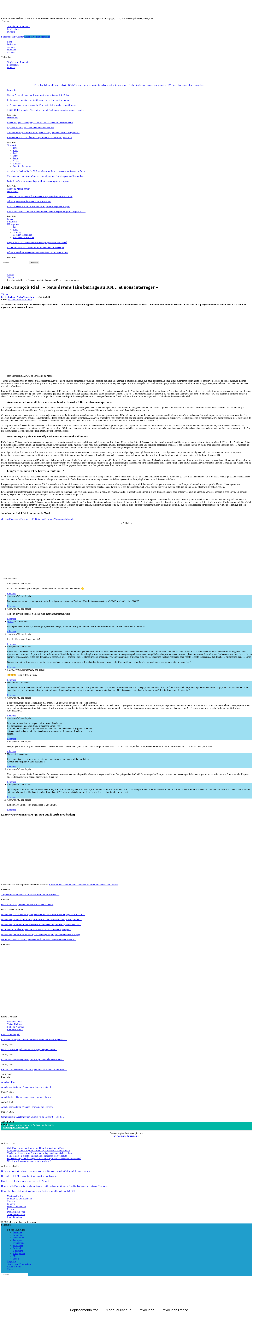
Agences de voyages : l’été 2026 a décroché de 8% (30, 127)
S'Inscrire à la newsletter (12, 36)
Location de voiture (22, 166)
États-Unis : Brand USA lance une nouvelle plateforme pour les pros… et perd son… (46, 211)
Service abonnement (16, 1206)
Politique (37, 519)
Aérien (16, 161)
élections (5, 519)
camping (17, 232)
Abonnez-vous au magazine (37, 36)
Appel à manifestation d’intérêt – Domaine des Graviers (27, 1107)
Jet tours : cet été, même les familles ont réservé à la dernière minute (38, 100)
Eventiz (10, 1209)
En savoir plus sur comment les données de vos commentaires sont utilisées (83, 884)
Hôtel (15, 229)
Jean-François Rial (24, 519)
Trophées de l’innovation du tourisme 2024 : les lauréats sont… (30, 894)
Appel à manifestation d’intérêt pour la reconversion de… (27, 1087)
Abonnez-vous (14, 1266)
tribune (51, 519)
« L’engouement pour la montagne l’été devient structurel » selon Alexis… (41, 105)
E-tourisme (12, 221)
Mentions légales (15, 1196)
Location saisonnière (22, 235)
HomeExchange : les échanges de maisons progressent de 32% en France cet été (44, 1158)
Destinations (12, 191)
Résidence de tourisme (23, 237)
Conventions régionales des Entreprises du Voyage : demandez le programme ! (43, 132)
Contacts (11, 1201)
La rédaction (13, 29)
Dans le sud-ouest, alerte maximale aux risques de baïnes (27, 904)
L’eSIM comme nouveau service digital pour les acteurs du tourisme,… (34, 1069)
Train (15, 158)
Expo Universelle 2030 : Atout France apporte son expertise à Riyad (38, 206)
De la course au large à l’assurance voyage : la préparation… (29, 1049)
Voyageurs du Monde (64, 519)
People (16, 1258)
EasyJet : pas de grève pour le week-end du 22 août (25, 1181)
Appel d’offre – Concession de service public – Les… (26, 1097)
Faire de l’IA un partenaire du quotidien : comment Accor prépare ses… (34, 1039)
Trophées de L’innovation (19, 1264)
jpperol (10, 621)
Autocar (16, 163)
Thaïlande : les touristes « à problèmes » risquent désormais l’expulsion (39, 196)
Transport (11, 145)
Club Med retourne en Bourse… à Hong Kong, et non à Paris (35, 1148)
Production (12, 90)
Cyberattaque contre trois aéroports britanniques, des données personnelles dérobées (45, 176)
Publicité (11, 31)
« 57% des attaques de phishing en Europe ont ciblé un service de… (32, 1059)
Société (44, 519)
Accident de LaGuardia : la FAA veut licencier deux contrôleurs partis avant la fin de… (47, 171)
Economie (17, 1232)
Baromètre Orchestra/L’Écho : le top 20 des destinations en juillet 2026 (39, 137)
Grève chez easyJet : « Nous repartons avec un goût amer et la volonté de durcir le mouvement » (45, 1171)
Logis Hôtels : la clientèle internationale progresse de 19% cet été (37, 242)
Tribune (4, 294)
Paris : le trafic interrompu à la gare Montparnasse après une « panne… (39, 181)
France (10, 219)
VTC (15, 150)
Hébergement (13, 224)
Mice (15, 1256)
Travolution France (16, 1214)
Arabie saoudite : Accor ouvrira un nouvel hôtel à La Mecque (35, 247)
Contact (10, 1269)
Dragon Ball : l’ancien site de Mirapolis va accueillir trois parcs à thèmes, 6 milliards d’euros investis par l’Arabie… (54, 1186)
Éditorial (17, 1248)
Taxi (15, 153)
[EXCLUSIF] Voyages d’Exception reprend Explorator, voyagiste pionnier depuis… (46, 110)
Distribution (12, 117)
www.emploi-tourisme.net (15, 1127)
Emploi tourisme (14, 1217)
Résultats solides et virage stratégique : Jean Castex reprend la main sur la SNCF (38, 1191)
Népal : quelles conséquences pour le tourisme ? (29, 201)
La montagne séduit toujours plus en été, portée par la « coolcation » (38, 1150)
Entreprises (18, 1245)
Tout (15, 148)
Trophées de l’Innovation (18, 26)
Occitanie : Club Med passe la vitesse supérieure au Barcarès (29, 1176)
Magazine (11, 1261)
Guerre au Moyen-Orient (18, 189)
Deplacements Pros (16, 1212)
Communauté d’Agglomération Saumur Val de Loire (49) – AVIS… (32, 1117)
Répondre (11, 593)
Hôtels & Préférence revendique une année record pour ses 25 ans (37, 252)
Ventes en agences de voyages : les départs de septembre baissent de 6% (40, 122)
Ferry (15, 155)
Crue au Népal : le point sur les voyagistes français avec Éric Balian (38, 95)
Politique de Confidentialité (19, 1198)
